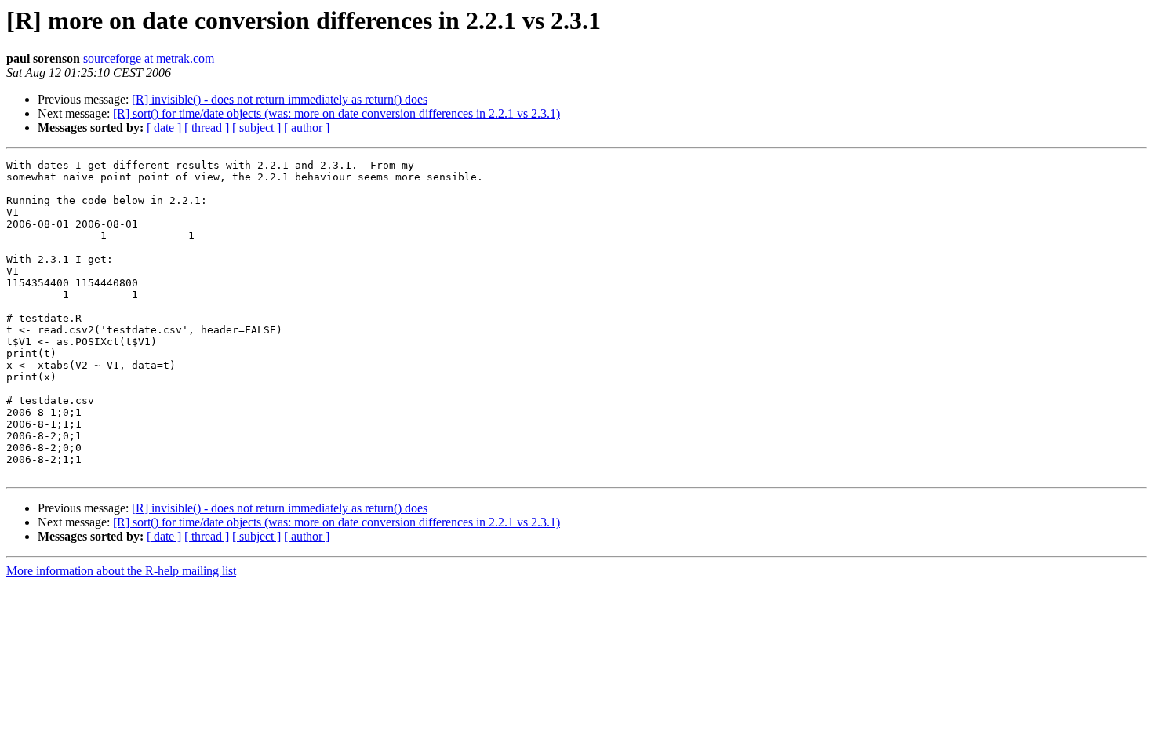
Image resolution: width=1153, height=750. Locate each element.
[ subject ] (256, 127)
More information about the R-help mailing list (121, 570)
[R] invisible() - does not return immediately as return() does (279, 99)
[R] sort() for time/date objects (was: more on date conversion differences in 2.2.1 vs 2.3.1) (336, 113)
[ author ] (306, 127)
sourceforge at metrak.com (148, 58)
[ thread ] (206, 127)
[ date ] (164, 127)
